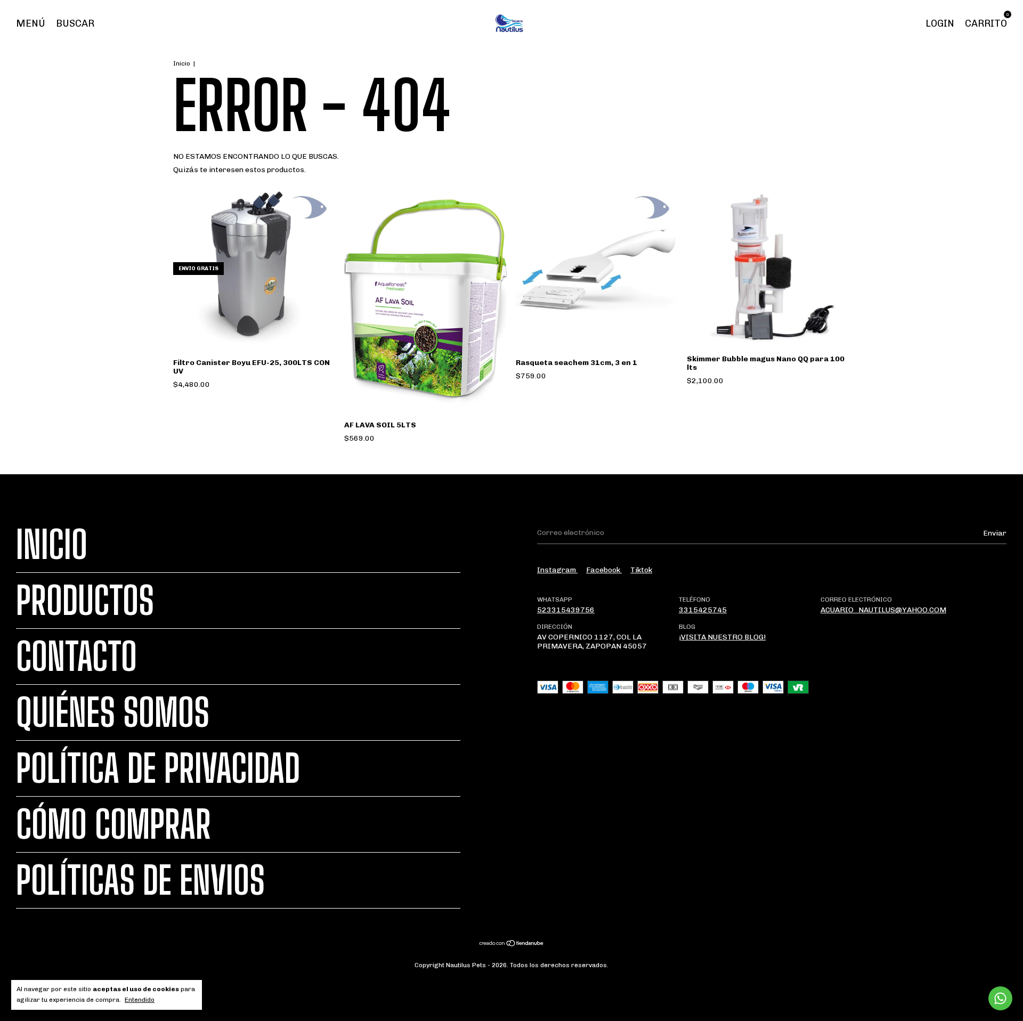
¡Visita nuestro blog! (722, 637)
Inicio (181, 63)
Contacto (76, 656)
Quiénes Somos (112, 712)
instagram (557, 569)
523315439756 (566, 609)
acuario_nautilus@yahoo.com (883, 609)
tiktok (641, 569)
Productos (85, 600)
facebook (604, 569)
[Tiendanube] (511, 944)
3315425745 (703, 609)
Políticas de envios (140, 880)
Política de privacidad (158, 768)
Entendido (140, 999)
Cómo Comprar (113, 824)
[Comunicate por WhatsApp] (1000, 998)
